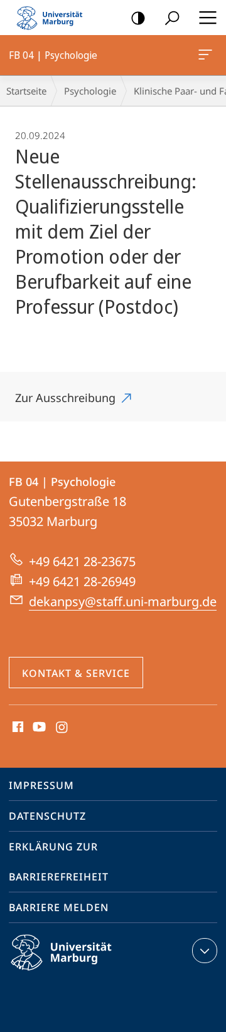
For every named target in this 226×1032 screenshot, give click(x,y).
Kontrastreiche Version (138, 17)
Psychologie (90, 91)
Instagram (62, 727)
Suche (172, 17)
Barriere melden (59, 907)
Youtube (38, 727)
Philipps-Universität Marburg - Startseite (53, 17)
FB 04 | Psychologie (207, 55)
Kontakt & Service (76, 673)
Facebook (16, 727)
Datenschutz (47, 816)
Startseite (26, 91)
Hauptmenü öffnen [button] (207, 17)
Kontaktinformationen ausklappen (204, 950)
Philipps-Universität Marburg (83, 972)
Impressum (41, 785)
